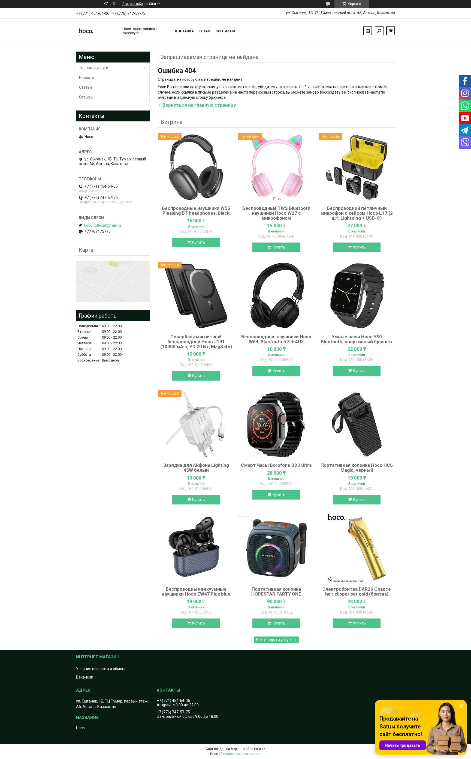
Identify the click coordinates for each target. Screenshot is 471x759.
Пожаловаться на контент (241, 754)
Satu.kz (259, 749)
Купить (198, 242)
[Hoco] (96, 30)
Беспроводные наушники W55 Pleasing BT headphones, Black (196, 211)
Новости (86, 77)
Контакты (225, 31)
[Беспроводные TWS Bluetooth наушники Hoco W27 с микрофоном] (276, 167)
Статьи (85, 87)
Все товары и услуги (274, 640)
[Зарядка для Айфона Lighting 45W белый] (196, 424)
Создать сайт (132, 4)
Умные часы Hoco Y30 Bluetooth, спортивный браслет (357, 339)
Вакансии (84, 677)
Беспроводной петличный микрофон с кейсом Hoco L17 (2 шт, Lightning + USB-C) (357, 213)
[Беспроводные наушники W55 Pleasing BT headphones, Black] (196, 167)
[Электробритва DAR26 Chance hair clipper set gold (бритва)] (357, 548)
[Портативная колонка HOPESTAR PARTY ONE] (276, 548)
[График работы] (367, 30)
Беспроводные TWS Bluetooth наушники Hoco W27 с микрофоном (276, 213)
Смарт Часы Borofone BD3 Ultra (276, 465)
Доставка (184, 31)
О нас (204, 31)
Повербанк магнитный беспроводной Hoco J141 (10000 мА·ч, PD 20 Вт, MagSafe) (196, 341)
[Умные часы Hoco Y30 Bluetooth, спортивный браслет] (357, 296)
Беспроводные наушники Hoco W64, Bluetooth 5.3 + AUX (276, 339)
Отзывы (86, 97)
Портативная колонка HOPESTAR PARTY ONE (276, 591)
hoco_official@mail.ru (102, 225)
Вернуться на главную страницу (199, 105)
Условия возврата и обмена (101, 669)
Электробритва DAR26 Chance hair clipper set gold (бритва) (356, 591)
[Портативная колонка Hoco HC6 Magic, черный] (357, 424)
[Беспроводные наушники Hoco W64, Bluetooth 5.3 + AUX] (276, 296)
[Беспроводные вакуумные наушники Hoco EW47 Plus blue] (196, 548)
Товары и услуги (93, 67)
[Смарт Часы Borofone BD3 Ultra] (276, 424)
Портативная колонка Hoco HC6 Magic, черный (357, 468)
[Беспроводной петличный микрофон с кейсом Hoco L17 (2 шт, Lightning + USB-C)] (357, 167)
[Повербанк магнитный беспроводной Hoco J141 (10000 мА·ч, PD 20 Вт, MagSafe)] (196, 296)
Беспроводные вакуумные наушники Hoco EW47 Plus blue (196, 591)
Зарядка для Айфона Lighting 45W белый (196, 468)
